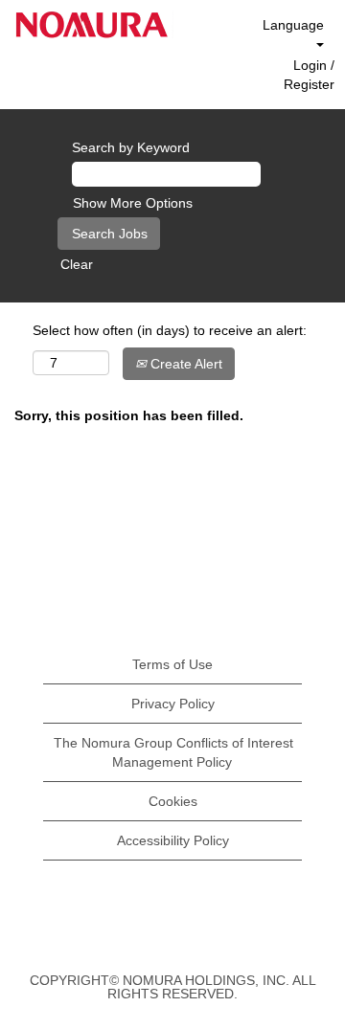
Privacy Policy (173, 703)
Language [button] (293, 25)
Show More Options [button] (133, 203)
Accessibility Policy (173, 840)
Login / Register (309, 74)
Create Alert (184, 363)
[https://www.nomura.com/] (92, 24)
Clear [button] (76, 264)
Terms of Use (172, 664)
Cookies (173, 801)
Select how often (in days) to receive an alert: (170, 330)
